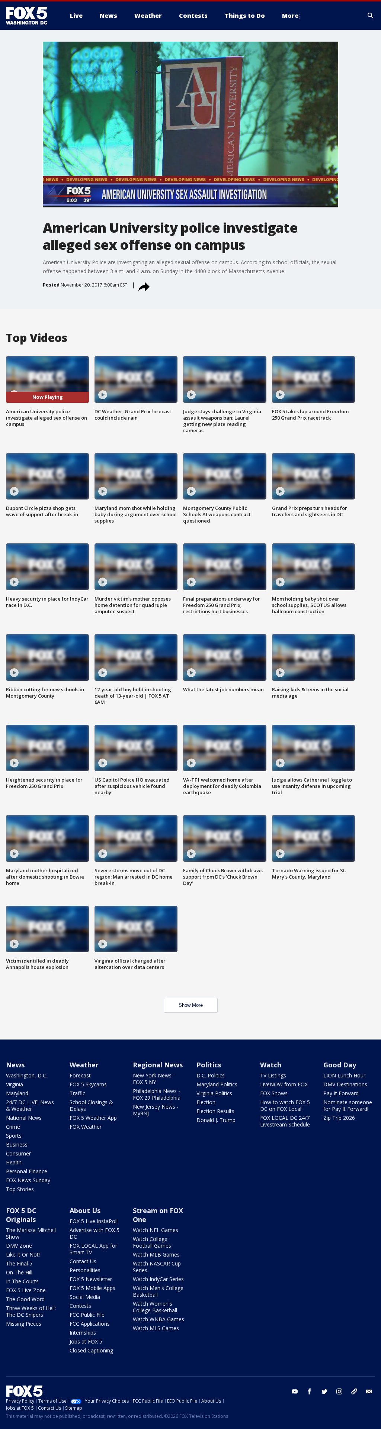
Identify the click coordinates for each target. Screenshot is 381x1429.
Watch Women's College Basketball (155, 1307)
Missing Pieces (23, 1323)
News (15, 1064)
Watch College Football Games (152, 1242)
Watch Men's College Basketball (158, 1291)
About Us (85, 1210)
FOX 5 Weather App (93, 1117)
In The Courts (22, 1281)
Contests (80, 1305)
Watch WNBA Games (158, 1319)
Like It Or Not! (23, 1254)
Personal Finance (26, 1171)
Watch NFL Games (155, 1230)
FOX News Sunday (28, 1180)
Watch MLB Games (156, 1254)
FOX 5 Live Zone (26, 1290)
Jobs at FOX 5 (86, 1341)
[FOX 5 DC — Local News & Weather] (30, 16)
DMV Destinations (345, 1084)
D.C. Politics (210, 1075)
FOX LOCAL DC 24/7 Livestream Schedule (285, 1121)
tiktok (354, 1391)
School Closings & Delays (91, 1105)
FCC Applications (90, 1323)
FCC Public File (87, 1314)
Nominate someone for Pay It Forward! (347, 1105)
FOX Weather (86, 1126)
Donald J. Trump (216, 1120)
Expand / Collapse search (370, 15)
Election (205, 1102)
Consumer (18, 1153)
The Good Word (25, 1299)
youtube (295, 1391)
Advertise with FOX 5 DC (94, 1233)
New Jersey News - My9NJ (156, 1110)
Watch (270, 1064)
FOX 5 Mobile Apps (92, 1287)
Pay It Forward (341, 1093)
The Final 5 (19, 1263)
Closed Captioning (91, 1350)
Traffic (77, 1093)
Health (14, 1162)
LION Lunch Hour (344, 1075)
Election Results (215, 1111)
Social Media (85, 1296)
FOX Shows (274, 1093)
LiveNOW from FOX (284, 1084)
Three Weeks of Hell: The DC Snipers (31, 1311)
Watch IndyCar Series (158, 1279)
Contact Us (83, 1261)
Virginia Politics (214, 1093)
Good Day (339, 1064)
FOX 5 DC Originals (21, 1215)
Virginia (14, 1084)
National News (24, 1117)
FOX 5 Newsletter (91, 1279)
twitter (324, 1391)
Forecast (80, 1075)
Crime (13, 1126)
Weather (84, 1064)
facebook (310, 1391)
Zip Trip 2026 (339, 1117)
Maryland (17, 1093)
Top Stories (20, 1189)
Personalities (85, 1270)
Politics (208, 1064)
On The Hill (19, 1272)
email (369, 1391)
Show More (191, 1005)
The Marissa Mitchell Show (31, 1233)
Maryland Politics (216, 1084)
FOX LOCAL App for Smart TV (93, 1249)
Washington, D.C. (26, 1075)
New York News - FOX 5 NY (154, 1079)
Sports (14, 1135)
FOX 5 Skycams (88, 1084)
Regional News (158, 1064)
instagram (339, 1391)
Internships (83, 1332)
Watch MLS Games (156, 1328)
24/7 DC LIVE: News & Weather (30, 1105)
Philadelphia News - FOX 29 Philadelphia (156, 1094)
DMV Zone (19, 1245)
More (290, 16)
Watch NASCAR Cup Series (157, 1267)
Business (17, 1144)
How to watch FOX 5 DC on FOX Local (285, 1105)
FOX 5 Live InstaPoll (94, 1221)
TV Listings (273, 1075)
